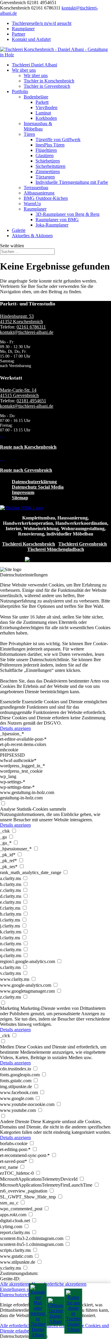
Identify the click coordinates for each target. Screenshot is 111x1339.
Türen (29, 134)
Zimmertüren (48, 171)
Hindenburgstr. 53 (17, 316)
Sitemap (20, 497)
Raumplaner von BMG (57, 219)
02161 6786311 (31, 326)
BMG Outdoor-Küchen (46, 198)
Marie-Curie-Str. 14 (18, 390)
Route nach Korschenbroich (28, 446)
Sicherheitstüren (50, 166)
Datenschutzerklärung (34, 481)
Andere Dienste (14, 1121)
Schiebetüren (48, 160)
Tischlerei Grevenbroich (82, 543)
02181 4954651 (31, 400)
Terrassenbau (36, 187)
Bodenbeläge (36, 96)
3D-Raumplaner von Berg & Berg (67, 214)
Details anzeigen (15, 728)
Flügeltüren (46, 150)
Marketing (9, 1008)
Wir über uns (24, 70)
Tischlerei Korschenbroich (28, 543)
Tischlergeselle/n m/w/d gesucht (41, 23)
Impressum (23, 492)
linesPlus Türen (50, 144)
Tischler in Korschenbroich (49, 80)
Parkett (42, 102)
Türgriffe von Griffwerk (58, 139)
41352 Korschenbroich (21, 321)
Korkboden (46, 118)
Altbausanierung (39, 192)
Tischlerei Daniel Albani (34, 64)
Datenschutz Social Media (38, 487)
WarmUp (32, 203)
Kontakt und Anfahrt (31, 39)
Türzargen (45, 176)
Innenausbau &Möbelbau (38, 126)
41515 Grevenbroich (19, 395)
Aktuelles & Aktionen (32, 235)
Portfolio (20, 91)
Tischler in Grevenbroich (47, 86)
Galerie (18, 230)
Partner (18, 33)
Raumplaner (23, 28)
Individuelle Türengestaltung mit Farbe (72, 182)
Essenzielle (10, 701)
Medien (7, 1046)
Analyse (7, 809)
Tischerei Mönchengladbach (55, 549)
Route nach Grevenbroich (26, 470)
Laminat (43, 112)
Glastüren (45, 155)
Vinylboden (46, 107)
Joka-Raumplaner (52, 224)
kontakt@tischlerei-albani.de (26, 332)
